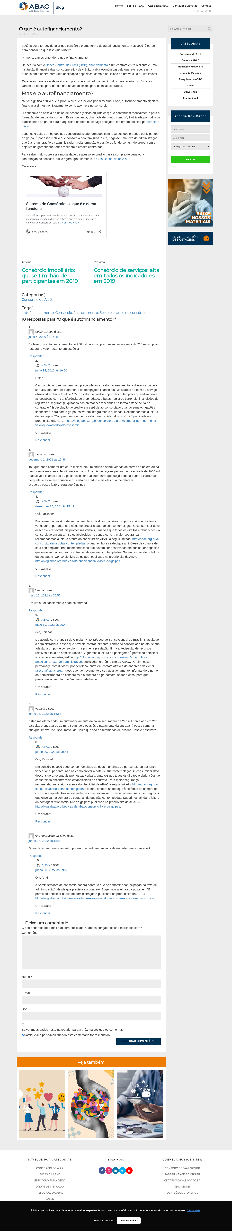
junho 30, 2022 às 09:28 (51, 870)
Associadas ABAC (158, 5)
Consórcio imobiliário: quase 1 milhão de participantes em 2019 (50, 275)
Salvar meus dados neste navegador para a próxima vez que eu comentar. (72, 1029)
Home (119, 5)
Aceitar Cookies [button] (129, 1220)
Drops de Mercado (190, 73)
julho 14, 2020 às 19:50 (51, 370)
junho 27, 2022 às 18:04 (45, 841)
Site (24, 1009)
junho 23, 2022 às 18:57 (45, 713)
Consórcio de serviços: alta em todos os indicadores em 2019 (126, 275)
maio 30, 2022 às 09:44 (51, 624)
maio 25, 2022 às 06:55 (44, 595)
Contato (206, 5)
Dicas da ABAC (190, 60)
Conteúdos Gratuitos (185, 5)
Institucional (190, 98)
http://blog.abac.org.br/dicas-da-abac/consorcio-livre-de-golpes (77, 561)
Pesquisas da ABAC (190, 79)
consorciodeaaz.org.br (182, 1168)
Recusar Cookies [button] (103, 1220)
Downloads (190, 91)
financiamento (98, 65)
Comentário (31, 932)
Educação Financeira (190, 66)
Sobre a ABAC (135, 5)
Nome (27, 976)
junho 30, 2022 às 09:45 (51, 751)
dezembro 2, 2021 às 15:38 (47, 459)
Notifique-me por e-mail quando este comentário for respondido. (67, 1035)
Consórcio (63, 313)
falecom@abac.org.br (50, 670)
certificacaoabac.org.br (182, 1180)
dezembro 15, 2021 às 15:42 (54, 506)
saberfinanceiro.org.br (182, 1174)
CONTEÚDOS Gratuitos (182, 1192)
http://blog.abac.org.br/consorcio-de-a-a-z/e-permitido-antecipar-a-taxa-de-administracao (95, 898)
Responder (36, 356)
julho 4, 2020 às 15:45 (44, 337)
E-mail (27, 993)
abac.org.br (182, 1186)
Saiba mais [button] (193, 1210)
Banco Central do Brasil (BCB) (66, 65)
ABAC (46, 365)
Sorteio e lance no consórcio (123, 313)
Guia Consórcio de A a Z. (113, 159)
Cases (190, 85)
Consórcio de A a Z (37, 300)
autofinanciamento (38, 313)
